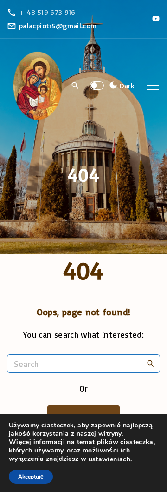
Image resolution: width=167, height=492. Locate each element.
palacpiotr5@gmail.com (58, 25)
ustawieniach (109, 459)
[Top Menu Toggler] (152, 85)
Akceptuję (31, 476)
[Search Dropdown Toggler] (75, 86)
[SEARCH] (150, 363)
